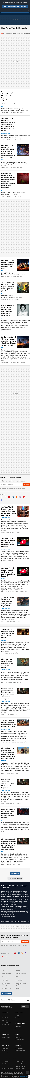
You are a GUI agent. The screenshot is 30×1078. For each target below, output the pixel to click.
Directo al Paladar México (8, 1068)
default (3, 760)
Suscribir (26, 484)
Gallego (8, 833)
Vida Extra (18, 1017)
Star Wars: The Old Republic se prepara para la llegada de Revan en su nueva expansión (8, 542)
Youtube (9, 496)
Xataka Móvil (5, 1017)
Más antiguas (15, 873)
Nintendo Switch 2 (21, 973)
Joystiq (5, 916)
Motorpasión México (20, 1068)
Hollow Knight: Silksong (6, 984)
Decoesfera (4, 1050)
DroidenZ (7, 562)
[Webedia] (6, 1008)
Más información (24, 1076)
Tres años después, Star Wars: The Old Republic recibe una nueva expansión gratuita (8, 287)
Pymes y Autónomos (20, 1050)
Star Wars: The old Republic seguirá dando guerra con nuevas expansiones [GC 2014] (8, 572)
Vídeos (3, 578)
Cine (12, 921)
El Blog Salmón (19, 1048)
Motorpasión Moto (20, 1039)
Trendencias (5, 1048)
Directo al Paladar (6, 1037)
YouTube (13, 916)
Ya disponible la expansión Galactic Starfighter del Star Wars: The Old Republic (7, 633)
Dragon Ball (23, 921)
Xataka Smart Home (6, 1022)
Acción (3, 640)
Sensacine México (20, 1063)
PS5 (17, 977)
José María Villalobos (11, 591)
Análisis (17, 921)
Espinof (17, 1028)
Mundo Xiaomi (5, 1024)
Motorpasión (18, 1037)
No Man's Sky (19, 980)
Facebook (5, 496)
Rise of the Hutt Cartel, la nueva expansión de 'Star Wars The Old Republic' (7, 663)
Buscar (27, 1000)
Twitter (1, 496)
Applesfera (4, 1020)
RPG (13, 33)
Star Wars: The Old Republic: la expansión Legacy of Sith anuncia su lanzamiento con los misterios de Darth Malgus (8, 124)
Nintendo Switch (6, 973)
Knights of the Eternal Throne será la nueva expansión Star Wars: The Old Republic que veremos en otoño (8, 341)
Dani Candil (9, 682)
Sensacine (18, 1026)
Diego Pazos (8, 299)
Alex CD (8, 653)
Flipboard (24, 496)
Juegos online (5, 133)
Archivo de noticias (16, 878)
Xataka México (5, 1061)
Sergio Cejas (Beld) (10, 112)
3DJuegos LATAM (20, 1061)
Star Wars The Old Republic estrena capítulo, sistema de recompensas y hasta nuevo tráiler (8, 511)
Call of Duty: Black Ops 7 (21, 984)
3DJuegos (18, 1015)
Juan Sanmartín (9, 139)
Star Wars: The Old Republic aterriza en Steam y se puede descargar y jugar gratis (8, 264)
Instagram (12, 496)
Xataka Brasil (5, 1063)
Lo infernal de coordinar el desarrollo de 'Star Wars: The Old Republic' (7, 784)
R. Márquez (9, 621)
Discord (1, 500)
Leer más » (26, 110)
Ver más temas (6, 993)
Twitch (20, 496)
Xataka (3, 1015)
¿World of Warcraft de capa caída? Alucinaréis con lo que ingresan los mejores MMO (7, 602)
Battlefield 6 (19, 988)
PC (2, 293)
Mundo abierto (20, 33)
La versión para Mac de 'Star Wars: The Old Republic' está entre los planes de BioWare (8, 813)
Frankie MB (8, 532)
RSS (16, 496)
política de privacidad (20, 488)
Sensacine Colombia (20, 1066)
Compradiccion (5, 1053)
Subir (23, 1006)
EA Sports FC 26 (6, 988)
